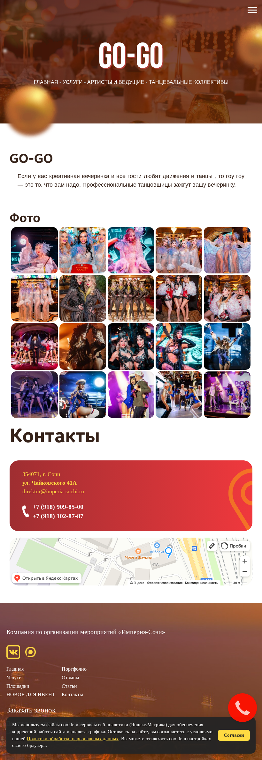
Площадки (17, 686)
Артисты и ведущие (115, 82)
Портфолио (74, 669)
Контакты (72, 694)
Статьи (69, 686)
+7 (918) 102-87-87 (58, 515)
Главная (46, 82)
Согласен (234, 735)
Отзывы (70, 677)
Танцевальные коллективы (188, 82)
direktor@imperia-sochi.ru (53, 491)
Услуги (73, 82)
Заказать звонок (31, 710)
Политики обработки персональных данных (73, 738)
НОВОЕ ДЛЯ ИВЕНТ (30, 694)
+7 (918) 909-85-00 (58, 506)
